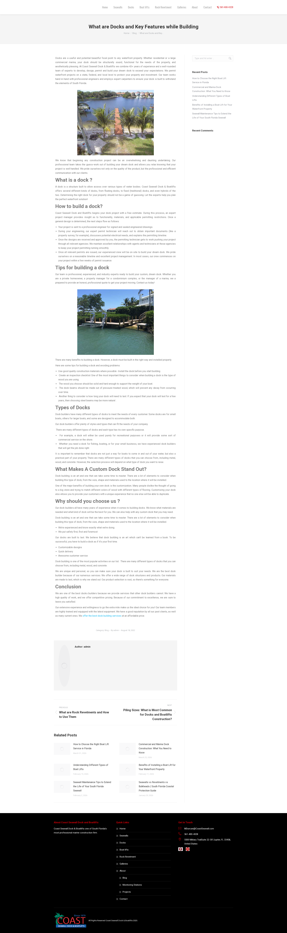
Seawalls (124, 835)
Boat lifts (124, 849)
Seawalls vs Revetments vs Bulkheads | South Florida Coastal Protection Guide (156, 786)
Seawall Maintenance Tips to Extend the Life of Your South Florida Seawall (92, 786)
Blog (107, 630)
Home (123, 828)
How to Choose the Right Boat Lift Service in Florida (91, 746)
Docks (123, 842)
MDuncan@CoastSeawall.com (199, 828)
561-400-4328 (226, 7)
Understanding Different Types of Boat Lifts (90, 767)
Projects (127, 892)
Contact (124, 899)
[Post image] (62, 749)
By (115, 630)
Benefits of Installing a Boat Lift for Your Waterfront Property (157, 767)
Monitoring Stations (132, 885)
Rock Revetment (128, 856)
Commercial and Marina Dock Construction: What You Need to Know (155, 748)
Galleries (124, 863)
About (123, 870)
